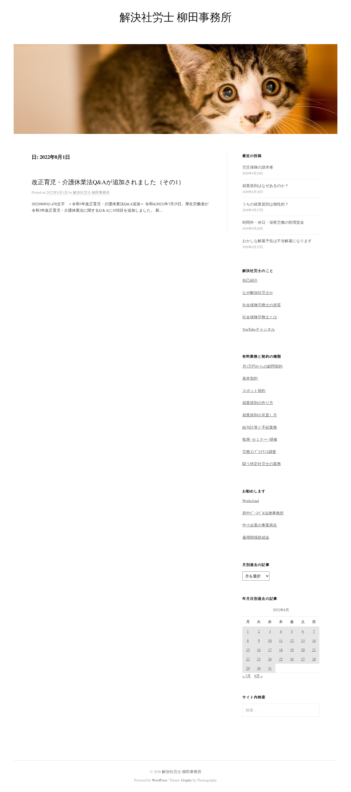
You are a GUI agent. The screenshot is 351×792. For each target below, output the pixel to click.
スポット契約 (253, 390)
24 (270, 659)
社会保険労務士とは (259, 316)
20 (303, 649)
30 (259, 668)
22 (248, 659)
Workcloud (250, 500)
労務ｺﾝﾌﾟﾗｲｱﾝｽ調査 (259, 451)
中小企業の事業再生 (259, 524)
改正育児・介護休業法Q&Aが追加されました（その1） (108, 182)
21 (314, 649)
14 (314, 640)
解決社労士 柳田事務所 (175, 16)
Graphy (186, 780)
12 (292, 640)
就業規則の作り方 (257, 402)
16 (259, 649)
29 (248, 668)
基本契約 (250, 378)
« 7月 (246, 675)
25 (281, 659)
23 (259, 659)
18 (281, 649)
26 (292, 659)
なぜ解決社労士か (257, 292)
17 (270, 649)
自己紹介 (250, 280)
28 (314, 659)
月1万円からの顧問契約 (262, 366)
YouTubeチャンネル (258, 329)
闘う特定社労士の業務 (261, 463)
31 (270, 668)
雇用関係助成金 (255, 537)
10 (270, 640)
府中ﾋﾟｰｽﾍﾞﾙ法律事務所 (263, 512)
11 (281, 640)
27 (303, 659)
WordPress (159, 780)
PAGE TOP (339, 763)
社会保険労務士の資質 (261, 304)
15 (248, 649)
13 (303, 640)
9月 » (258, 675)
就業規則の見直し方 (259, 414)
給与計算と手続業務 (259, 427)
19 (292, 649)
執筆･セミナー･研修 (259, 439)
